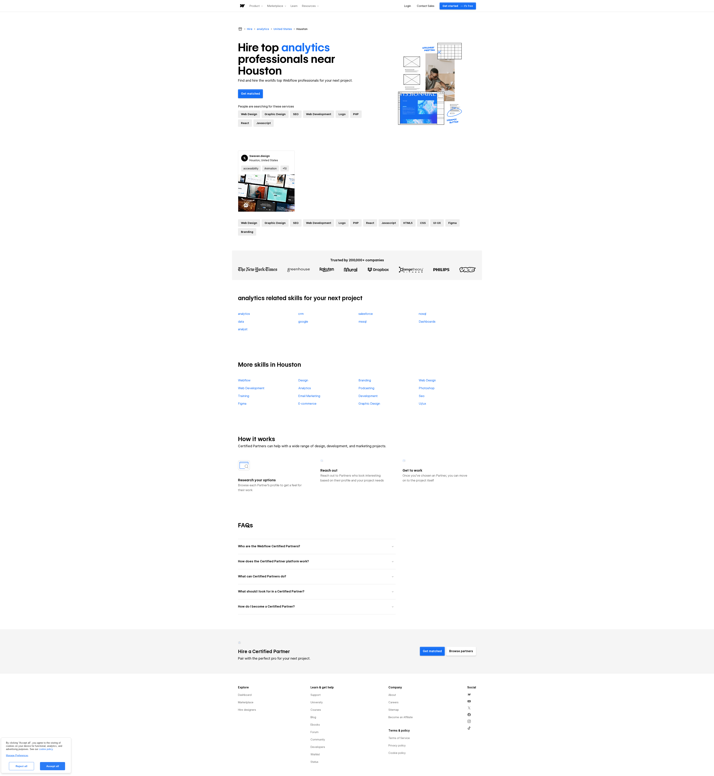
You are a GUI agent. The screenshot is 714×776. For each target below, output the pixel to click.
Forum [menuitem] (315, 732)
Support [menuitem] (316, 694)
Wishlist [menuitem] (315, 754)
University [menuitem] (317, 702)
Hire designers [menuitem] (247, 709)
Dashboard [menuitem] (245, 694)
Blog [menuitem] (313, 717)
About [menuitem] (392, 694)
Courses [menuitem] (316, 709)
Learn (294, 6)
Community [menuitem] (318, 739)
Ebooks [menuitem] (315, 724)
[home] (242, 6)
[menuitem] (469, 694)
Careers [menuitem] (393, 702)
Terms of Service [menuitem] (399, 738)
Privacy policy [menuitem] (397, 745)
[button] (256, 6)
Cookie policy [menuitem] (397, 752)
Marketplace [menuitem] (245, 702)
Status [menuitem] (314, 761)
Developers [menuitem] (318, 747)
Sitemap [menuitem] (393, 709)
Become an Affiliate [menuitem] (400, 717)
